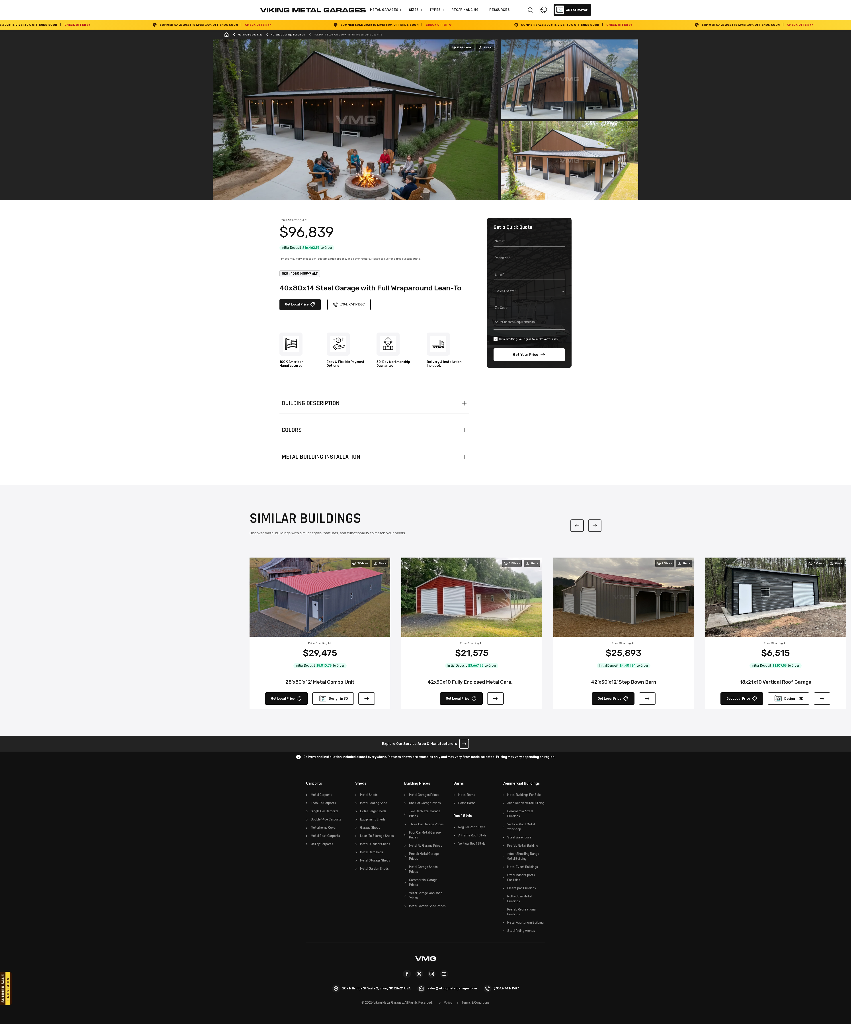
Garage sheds (370, 828)
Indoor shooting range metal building (523, 856)
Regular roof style (471, 827)
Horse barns (466, 803)
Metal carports (321, 795)
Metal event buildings (522, 867)
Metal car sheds (371, 852)
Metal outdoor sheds (375, 844)
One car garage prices (425, 803)
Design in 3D (338, 699)
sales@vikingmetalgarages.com (452, 988)
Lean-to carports (323, 803)
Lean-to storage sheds (377, 836)
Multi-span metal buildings (519, 899)
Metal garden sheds (374, 869)
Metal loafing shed (373, 803)
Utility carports (322, 844)
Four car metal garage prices (425, 835)
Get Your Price (525, 354)
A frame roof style (472, 835)
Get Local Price (296, 304)
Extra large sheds (373, 811)
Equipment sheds (372, 819)
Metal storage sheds (375, 860)
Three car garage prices (426, 824)
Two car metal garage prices (424, 813)
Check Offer (122, 24)
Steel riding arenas (521, 931)
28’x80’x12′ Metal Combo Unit (319, 682)
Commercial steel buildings (520, 813)
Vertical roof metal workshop (521, 826)
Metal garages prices (424, 795)
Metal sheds (369, 795)
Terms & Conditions (476, 1002)
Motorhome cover (324, 828)
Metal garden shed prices (427, 906)
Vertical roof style (472, 844)
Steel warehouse (519, 837)
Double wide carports (326, 819)
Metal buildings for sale (524, 795)
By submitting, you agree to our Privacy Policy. (528, 339)
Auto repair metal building (526, 803)
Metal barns (466, 795)
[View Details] (366, 698)
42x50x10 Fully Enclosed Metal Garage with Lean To (471, 682)
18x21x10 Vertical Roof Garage (775, 682)
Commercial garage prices (423, 882)
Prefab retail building (522, 846)
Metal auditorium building (525, 922)
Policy (448, 1002)
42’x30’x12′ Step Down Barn (623, 682)
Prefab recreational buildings (521, 912)
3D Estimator (577, 10)
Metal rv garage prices (425, 846)
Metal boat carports (325, 836)
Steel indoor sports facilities (521, 877)
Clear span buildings (521, 888)
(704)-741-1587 (352, 304)
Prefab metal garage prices (424, 856)
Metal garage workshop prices (425, 895)
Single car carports (324, 811)
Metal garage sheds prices (423, 869)
